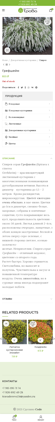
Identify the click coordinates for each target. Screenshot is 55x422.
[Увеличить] (7, 50)
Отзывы (7, 299)
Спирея (42, 60)
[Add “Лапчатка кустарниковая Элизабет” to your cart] (14, 340)
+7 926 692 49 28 (27, 4)
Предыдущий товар (3, 64)
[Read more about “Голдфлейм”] (40, 340)
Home (5, 60)
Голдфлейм (40, 347)
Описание (8, 158)
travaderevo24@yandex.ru (18, 396)
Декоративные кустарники (23, 60)
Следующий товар (9, 64)
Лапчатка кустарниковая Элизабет (14, 350)
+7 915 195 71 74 (27, 1)
